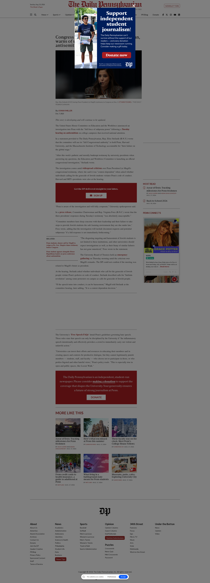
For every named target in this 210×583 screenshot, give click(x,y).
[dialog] (105, 291)
